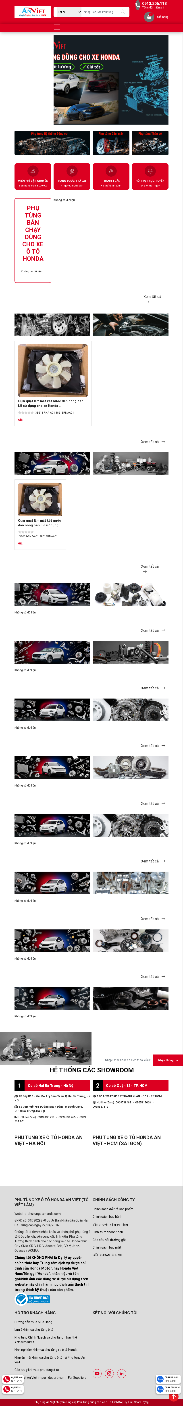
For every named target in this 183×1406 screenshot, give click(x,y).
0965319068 (143, 1102)
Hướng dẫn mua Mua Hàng (33, 1322)
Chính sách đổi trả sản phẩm (113, 1209)
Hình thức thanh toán (108, 1232)
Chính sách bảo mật (107, 1247)
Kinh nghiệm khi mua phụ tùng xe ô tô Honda (46, 1350)
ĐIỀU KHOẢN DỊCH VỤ (107, 1255)
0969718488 (123, 1102)
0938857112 (100, 1106)
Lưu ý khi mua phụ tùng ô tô (34, 1329)
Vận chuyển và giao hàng (110, 1224)
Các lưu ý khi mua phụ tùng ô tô (37, 1370)
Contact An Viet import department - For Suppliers (51, 1377)
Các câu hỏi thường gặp (110, 1240)
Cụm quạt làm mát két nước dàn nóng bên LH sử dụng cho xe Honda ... (39, 525)
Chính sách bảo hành (107, 1216)
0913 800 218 (45, 1117)
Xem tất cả (150, 442)
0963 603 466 (66, 1117)
